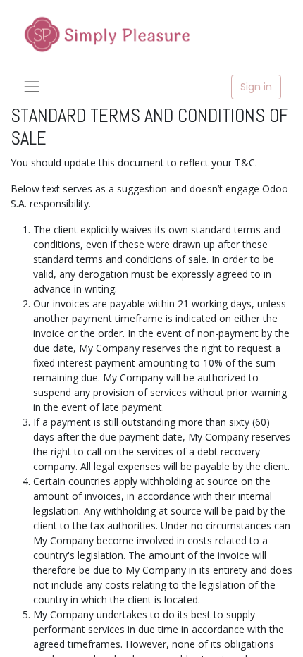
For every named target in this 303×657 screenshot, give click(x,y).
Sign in (256, 87)
